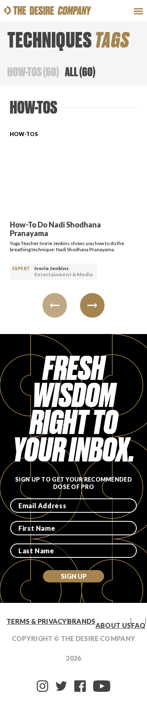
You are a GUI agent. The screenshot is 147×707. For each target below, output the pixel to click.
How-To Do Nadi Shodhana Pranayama (55, 229)
